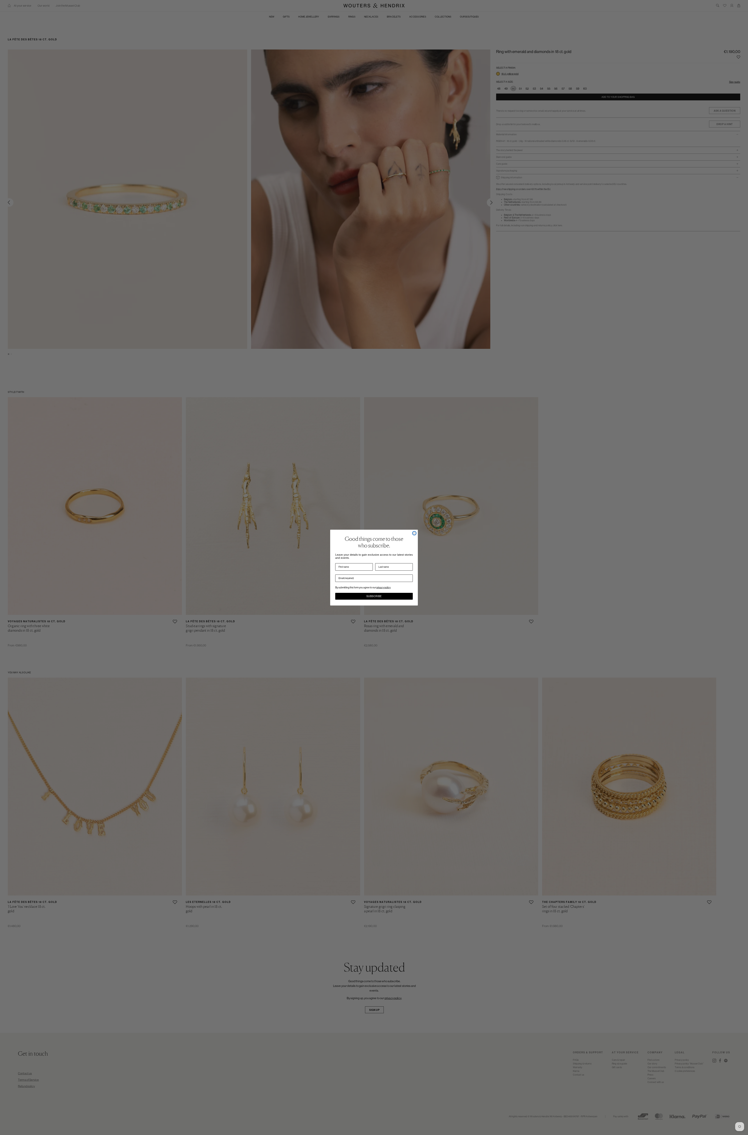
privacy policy (383, 587)
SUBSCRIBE (374, 596)
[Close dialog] (414, 533)
